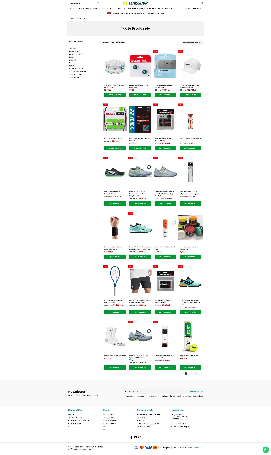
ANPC (105, 426)
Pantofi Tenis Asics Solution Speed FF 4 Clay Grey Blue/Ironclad (139, 358)
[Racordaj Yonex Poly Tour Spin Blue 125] (140, 119)
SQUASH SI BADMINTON (77, 71)
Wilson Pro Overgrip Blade (113, 138)
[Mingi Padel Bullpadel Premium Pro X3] (190, 119)
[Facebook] (131, 437)
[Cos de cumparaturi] (201, 3)
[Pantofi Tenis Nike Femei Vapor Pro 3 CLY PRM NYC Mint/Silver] (140, 227)
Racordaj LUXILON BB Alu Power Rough (163, 86)
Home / (73, 18)
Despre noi (72, 414)
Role (71, 63)
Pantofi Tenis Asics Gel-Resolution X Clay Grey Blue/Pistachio (137, 194)
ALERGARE (72, 49)
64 (196, 374)
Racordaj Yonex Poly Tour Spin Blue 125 (139, 139)
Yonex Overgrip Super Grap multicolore (189, 248)
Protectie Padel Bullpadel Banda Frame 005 (163, 301)
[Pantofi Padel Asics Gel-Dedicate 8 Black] (115, 172)
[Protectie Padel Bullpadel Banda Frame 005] (165, 281)
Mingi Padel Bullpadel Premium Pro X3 (190, 139)
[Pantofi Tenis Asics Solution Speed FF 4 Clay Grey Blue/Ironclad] (140, 336)
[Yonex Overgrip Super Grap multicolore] (190, 227)
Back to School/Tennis (151, 13)
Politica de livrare (74, 423)
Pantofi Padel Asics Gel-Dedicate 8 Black (112, 193)
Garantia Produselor (110, 420)
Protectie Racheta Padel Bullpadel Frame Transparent (190, 193)
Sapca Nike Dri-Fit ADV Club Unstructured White (189, 86)
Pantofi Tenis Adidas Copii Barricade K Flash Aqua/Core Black (190, 302)
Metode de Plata (109, 414)
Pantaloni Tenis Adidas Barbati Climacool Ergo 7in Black (140, 301)
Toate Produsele (81, 18)
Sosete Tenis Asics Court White (115, 356)
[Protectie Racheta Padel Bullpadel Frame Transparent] (190, 172)
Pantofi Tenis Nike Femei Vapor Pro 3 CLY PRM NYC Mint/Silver (140, 248)
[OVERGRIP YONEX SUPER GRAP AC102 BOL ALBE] (115, 66)
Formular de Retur (109, 423)
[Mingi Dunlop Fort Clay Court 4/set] (165, 227)
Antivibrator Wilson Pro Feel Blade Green (139, 86)
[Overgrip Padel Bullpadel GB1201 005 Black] (165, 119)
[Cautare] (98, 3)
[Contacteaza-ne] (198, 3)
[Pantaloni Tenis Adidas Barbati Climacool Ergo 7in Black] (140, 281)
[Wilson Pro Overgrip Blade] (115, 119)
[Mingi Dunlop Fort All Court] (190, 336)
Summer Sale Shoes (120, 13)
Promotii (72, 60)
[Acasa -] (135, 3)
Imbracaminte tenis (76, 54)
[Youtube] (135, 437)
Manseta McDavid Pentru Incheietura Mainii (113, 248)
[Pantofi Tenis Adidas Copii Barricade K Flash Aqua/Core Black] (190, 281)
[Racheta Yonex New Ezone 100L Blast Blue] (115, 281)
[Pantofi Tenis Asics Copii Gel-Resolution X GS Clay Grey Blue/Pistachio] (165, 172)
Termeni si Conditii (75, 417)
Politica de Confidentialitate (192, 396)
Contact (71, 426)
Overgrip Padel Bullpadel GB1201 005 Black (163, 139)
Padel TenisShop (135, 13)
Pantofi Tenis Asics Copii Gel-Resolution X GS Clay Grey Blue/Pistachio (165, 194)
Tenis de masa (75, 77)
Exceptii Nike (73, 51)
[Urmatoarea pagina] (199, 373)
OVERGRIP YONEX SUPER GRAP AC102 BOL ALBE (114, 86)
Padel (71, 57)
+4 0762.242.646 (180, 424)
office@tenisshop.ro (181, 427)
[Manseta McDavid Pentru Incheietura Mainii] (115, 227)
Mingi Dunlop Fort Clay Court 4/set (165, 248)
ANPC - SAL (107, 429)
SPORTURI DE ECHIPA (76, 69)
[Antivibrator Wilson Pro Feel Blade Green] (140, 66)
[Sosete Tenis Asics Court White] (115, 336)
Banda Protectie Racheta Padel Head (163, 357)
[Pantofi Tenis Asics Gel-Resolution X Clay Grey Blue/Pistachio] (140, 172)
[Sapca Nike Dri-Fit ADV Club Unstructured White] (190, 66)
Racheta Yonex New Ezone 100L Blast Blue (113, 301)
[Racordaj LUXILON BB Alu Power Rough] (165, 66)
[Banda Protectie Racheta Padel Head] (165, 336)
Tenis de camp (75, 74)
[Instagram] (140, 437)
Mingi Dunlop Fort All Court (189, 356)
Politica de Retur (109, 417)
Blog (162, 13)
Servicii (71, 66)
